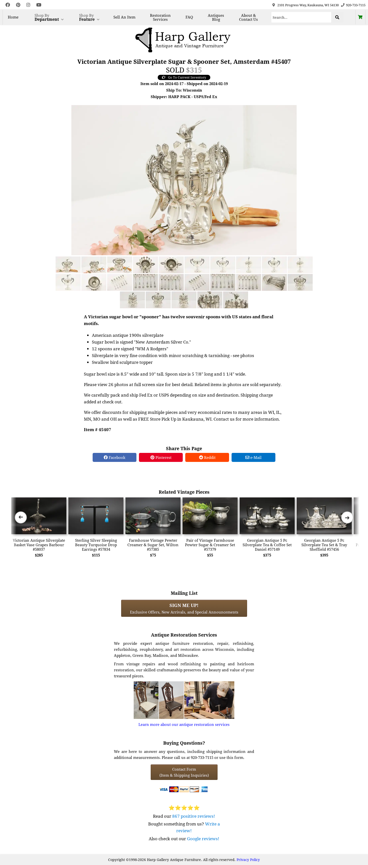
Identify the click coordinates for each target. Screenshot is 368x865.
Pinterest (162, 457)
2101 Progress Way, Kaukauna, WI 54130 (308, 5)
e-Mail (255, 457)
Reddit (209, 457)
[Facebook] (8, 5)
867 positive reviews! (193, 816)
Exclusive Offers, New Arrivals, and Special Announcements (184, 608)
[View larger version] (184, 179)
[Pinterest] (18, 5)
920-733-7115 (355, 5)
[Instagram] (28, 5)
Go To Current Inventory (187, 77)
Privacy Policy (248, 859)
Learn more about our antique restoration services (184, 724)
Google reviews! (203, 838)
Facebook (116, 457)
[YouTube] (38, 5)
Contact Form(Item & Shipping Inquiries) (184, 772)
